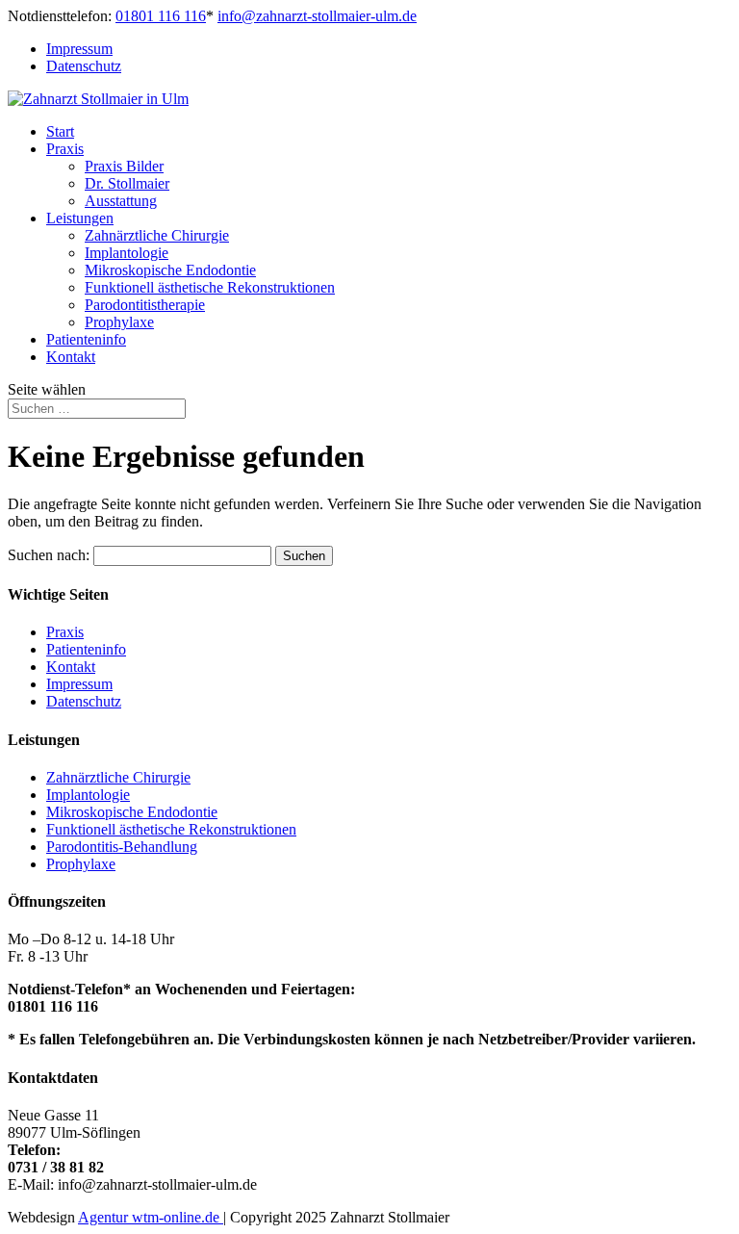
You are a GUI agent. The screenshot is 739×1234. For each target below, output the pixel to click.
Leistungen (80, 218)
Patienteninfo (86, 339)
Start (60, 131)
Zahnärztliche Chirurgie (157, 235)
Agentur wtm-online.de (150, 1217)
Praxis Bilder (124, 166)
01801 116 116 (160, 16)
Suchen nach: (48, 555)
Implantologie (126, 252)
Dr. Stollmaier (127, 183)
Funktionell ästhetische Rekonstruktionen (210, 287)
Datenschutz (83, 66)
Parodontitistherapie (145, 304)
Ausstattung (121, 201)
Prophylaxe (119, 322)
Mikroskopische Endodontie (170, 270)
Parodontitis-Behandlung (121, 846)
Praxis (65, 149)
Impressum (79, 48)
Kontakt (70, 356)
